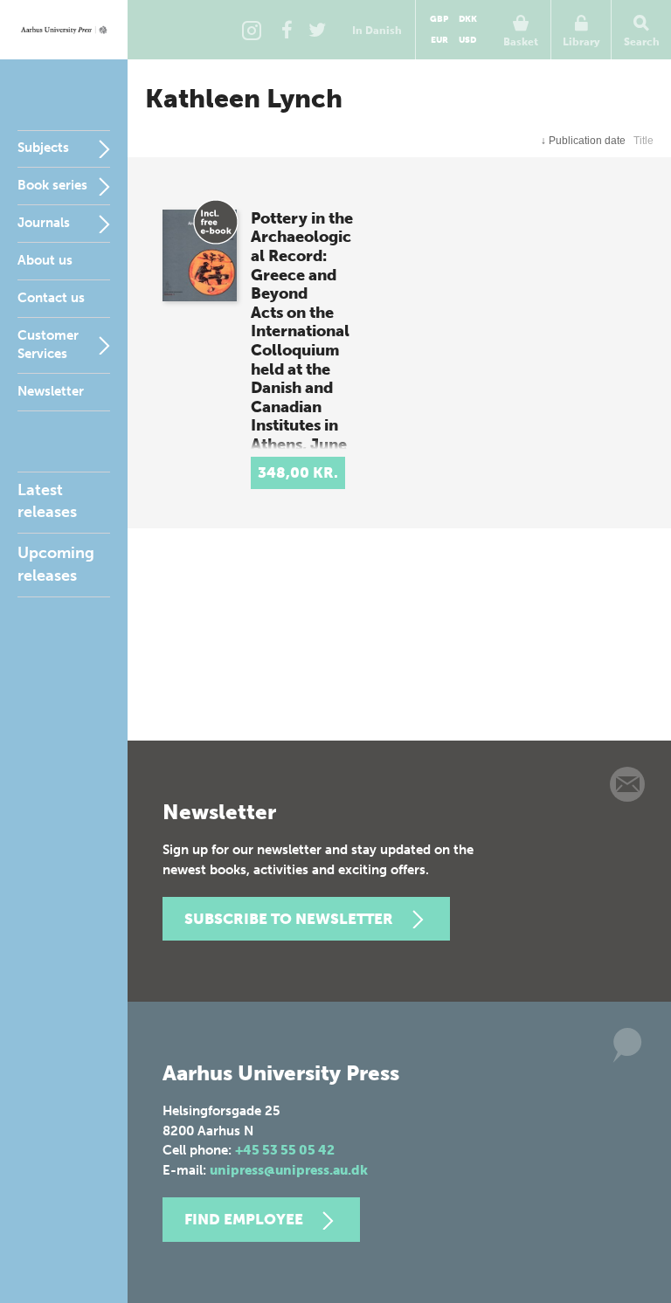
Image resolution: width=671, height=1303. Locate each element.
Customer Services (48, 344)
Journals (43, 223)
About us (45, 260)
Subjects (43, 147)
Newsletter (50, 391)
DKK (468, 19)
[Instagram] (251, 29)
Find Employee (243, 1219)
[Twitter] (317, 29)
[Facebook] (286, 29)
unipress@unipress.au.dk (289, 1170)
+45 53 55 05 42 (285, 1150)
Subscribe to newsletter (288, 918)
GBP (439, 19)
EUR (439, 40)
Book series (52, 185)
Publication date (583, 140)
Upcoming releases (55, 563)
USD (467, 40)
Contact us (51, 298)
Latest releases (47, 500)
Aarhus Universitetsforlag (64, 29)
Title (643, 140)
